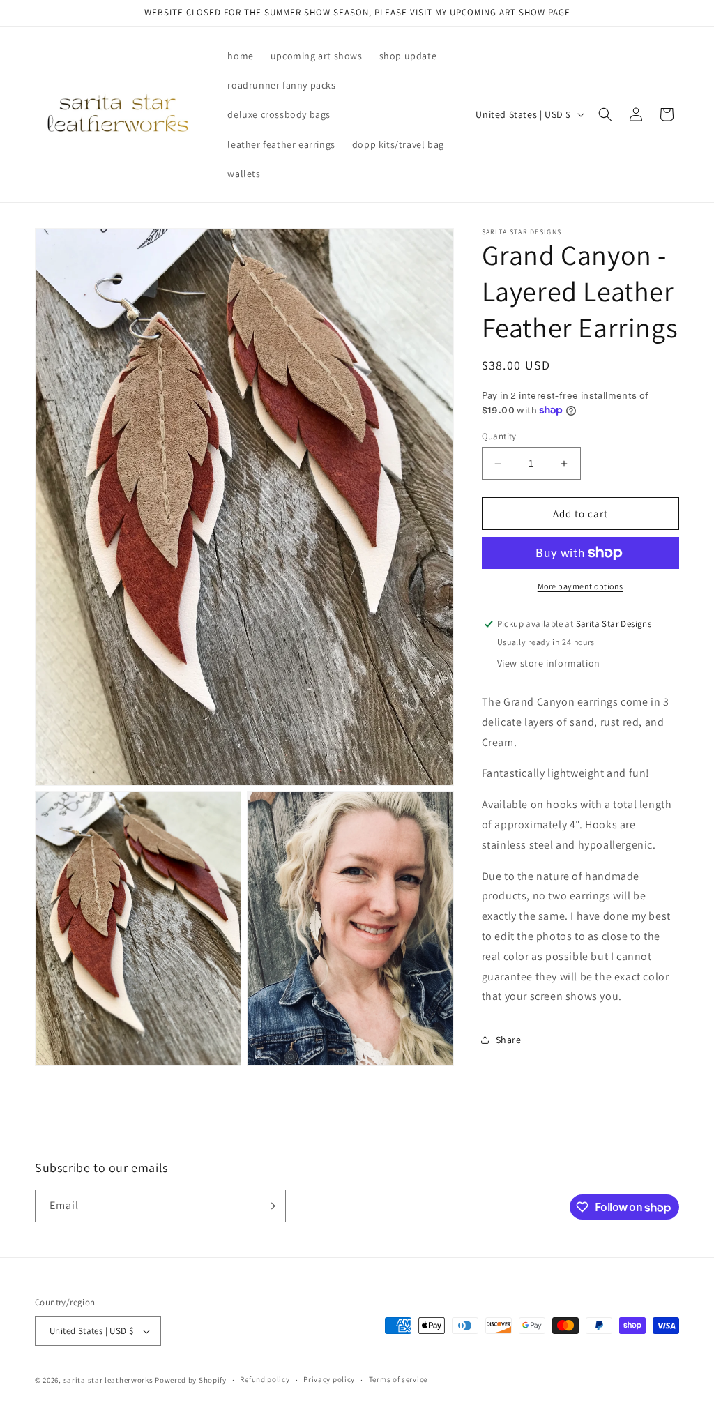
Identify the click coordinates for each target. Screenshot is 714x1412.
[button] (605, 114)
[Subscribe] (270, 1206)
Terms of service (398, 1379)
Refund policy (264, 1379)
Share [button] (509, 1039)
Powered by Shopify (191, 1380)
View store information (548, 663)
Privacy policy (329, 1379)
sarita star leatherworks (108, 1380)
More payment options (580, 586)
